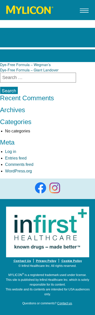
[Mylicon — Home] (29, 9)
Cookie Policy (71, 261)
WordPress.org (18, 171)
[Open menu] (84, 13)
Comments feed (19, 164)
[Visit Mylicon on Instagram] (54, 187)
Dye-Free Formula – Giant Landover (29, 69)
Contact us (64, 303)
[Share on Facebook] (40, 187)
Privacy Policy (46, 261)
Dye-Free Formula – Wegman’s (25, 64)
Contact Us (22, 261)
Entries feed (16, 158)
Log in (10, 151)
